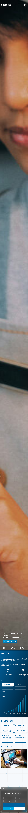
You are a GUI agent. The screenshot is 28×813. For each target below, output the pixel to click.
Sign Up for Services (10, 641)
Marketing (7, 801)
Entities (20, 684)
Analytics (19, 798)
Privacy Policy (15, 795)
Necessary (7, 798)
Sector (7, 688)
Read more (14, 783)
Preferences (20, 801)
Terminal (20, 688)
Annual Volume (8, 684)
